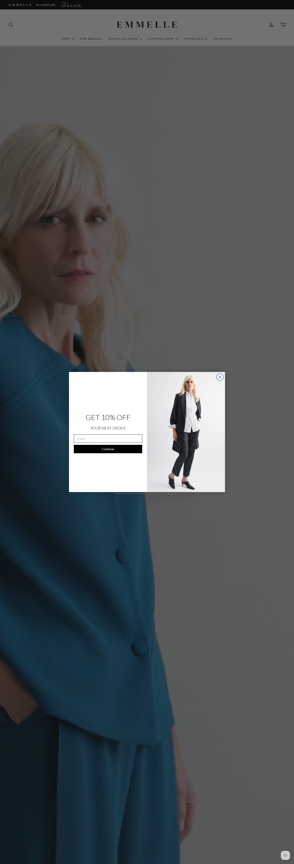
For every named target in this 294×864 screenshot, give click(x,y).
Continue (108, 449)
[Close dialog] (219, 377)
